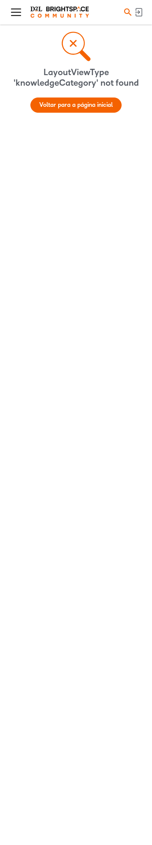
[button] (126, 12)
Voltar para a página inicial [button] (76, 105)
